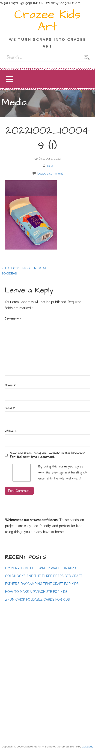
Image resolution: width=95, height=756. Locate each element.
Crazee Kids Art (47, 20)
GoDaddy (87, 746)
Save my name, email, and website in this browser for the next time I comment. (47, 455)
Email (10, 408)
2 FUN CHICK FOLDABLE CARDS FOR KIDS (37, 599)
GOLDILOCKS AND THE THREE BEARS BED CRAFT (43, 576)
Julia (50, 166)
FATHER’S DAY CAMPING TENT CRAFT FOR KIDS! (42, 584)
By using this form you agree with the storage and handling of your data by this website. (62, 472)
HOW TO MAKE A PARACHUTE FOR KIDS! (36, 591)
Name (10, 385)
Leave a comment (50, 173)
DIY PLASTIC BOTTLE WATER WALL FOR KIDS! (40, 568)
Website (11, 431)
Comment (13, 318)
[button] (9, 79)
